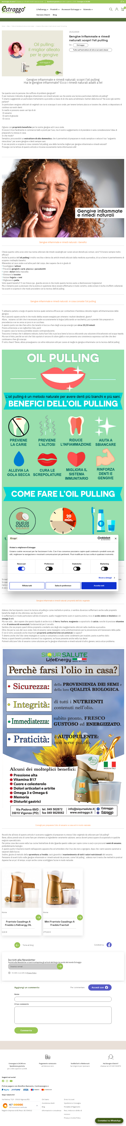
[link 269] (3, 1081)
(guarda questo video (63, 843)
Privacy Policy (31, 973)
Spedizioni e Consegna (72, 1103)
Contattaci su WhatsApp (109, 1121)
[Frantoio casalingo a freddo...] (21, 888)
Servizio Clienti (43, 15)
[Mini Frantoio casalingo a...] (63, 888)
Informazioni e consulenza (51, 1111)
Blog (55, 15)
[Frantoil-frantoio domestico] (63, 734)
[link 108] (116, 9)
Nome (16, 994)
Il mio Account (69, 1099)
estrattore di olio (46, 843)
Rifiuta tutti (27, 586)
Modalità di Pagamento (72, 1107)
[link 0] (99, 538)
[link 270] (7, 1081)
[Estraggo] (13, 10)
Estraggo (80, 45)
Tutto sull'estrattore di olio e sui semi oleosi (90, 50)
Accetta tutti (99, 586)
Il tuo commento (21, 1004)
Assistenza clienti (48, 1103)
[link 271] (11, 1081)
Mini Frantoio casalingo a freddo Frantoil (60, 923)
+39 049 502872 (29, 1)
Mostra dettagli (105, 578)
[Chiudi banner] (116, 538)
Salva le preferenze (63, 586)
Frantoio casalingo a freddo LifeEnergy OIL (18, 923)
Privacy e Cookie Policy (72, 1118)
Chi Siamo (45, 1099)
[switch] (49, 569)
